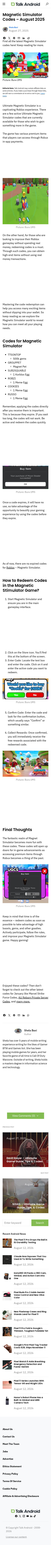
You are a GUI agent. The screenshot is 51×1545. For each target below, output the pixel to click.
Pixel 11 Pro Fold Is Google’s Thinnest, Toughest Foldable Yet (31, 1329)
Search (40, 1223)
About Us (8, 1429)
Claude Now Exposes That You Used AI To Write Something (30, 1257)
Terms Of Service (12, 1481)
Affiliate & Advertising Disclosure (21, 1496)
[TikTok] (35, 1516)
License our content (16, 1536)
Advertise (8, 1458)
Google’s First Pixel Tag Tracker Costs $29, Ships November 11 (31, 1346)
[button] (4, 4)
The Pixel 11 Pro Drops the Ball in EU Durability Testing (30, 1241)
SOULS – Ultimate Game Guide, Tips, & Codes (28, 1206)
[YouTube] (27, 1516)
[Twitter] (20, 1516)
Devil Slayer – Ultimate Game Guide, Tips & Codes (24, 1160)
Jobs (5, 1451)
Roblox (10, 567)
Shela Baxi (13, 27)
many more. (23, 1001)
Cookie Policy (10, 1488)
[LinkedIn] (31, 1516)
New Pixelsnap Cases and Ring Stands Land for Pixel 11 (30, 1313)
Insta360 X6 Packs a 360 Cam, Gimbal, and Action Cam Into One (30, 1276)
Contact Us (9, 1436)
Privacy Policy (10, 1473)
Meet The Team (11, 1443)
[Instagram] (24, 1516)
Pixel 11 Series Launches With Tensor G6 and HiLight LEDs (29, 1382)
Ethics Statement (12, 1466)
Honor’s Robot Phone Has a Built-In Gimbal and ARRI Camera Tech (28, 1400)
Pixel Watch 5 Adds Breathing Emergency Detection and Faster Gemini (29, 1364)
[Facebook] (16, 1516)
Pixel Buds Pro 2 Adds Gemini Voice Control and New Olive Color (29, 1295)
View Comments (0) (23, 1115)
